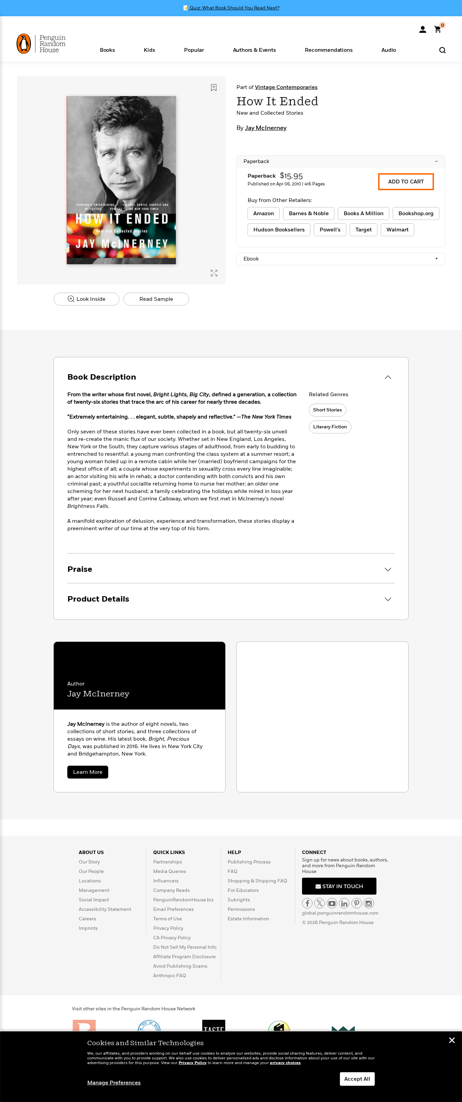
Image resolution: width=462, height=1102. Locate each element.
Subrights (239, 900)
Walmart (398, 229)
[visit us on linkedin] (344, 903)
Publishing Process (249, 862)
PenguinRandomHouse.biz (183, 900)
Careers (87, 919)
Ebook (341, 259)
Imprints (88, 928)
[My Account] (422, 27)
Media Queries (169, 871)
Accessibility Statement (105, 909)
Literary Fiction (330, 427)
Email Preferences (173, 909)
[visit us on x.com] (319, 903)
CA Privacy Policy (172, 938)
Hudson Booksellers (279, 229)
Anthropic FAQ (169, 975)
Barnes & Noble (309, 213)
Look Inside (90, 299)
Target (363, 229)
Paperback (341, 161)
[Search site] (442, 50)
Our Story (89, 862)
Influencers (166, 881)
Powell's (330, 229)
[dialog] (231, 1067)
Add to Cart (406, 181)
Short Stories (327, 410)
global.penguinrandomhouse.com (340, 913)
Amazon (263, 213)
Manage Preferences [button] (114, 1083)
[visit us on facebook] (307, 903)
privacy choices (285, 1063)
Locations (90, 881)
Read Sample (156, 299)
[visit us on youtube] (332, 903)
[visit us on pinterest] (356, 903)
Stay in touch (342, 886)
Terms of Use (167, 919)
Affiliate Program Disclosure (184, 956)
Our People (91, 871)
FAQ (232, 871)
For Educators (243, 890)
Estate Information (248, 919)
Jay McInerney (265, 128)
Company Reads (171, 890)
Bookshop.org (416, 213)
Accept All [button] (357, 1079)
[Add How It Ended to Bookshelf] (213, 87)
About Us (91, 852)
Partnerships (167, 862)
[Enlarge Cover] (214, 273)
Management (94, 890)
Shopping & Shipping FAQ (257, 881)
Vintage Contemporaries (286, 87)
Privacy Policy (168, 928)
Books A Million (364, 213)
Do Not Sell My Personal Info (184, 947)
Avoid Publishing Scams (180, 966)
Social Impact (94, 900)
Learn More (90, 773)
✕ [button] (452, 1041)
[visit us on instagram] (369, 903)
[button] (107, 49)
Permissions (241, 909)
